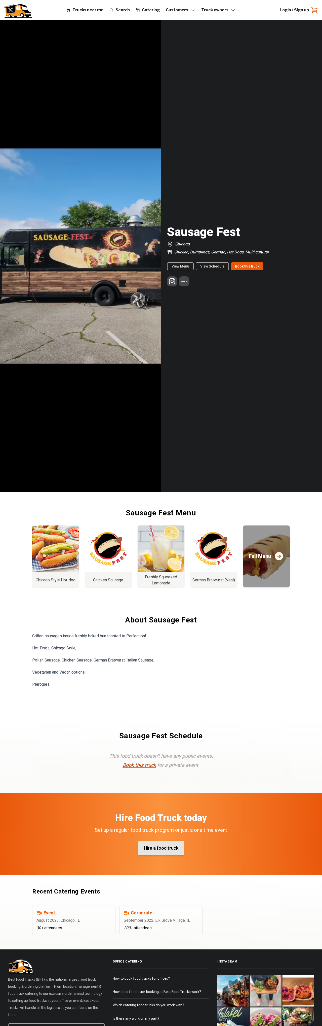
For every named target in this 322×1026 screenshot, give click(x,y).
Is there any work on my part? (136, 1018)
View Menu (180, 266)
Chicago (182, 244)
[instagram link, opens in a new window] (172, 281)
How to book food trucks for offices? (141, 978)
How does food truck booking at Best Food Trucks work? (157, 992)
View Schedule (212, 266)
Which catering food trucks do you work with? (148, 1005)
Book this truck (247, 266)
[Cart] (313, 10)
